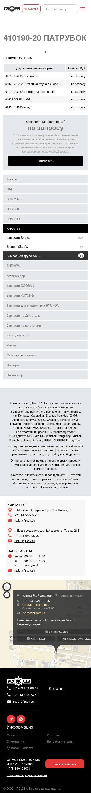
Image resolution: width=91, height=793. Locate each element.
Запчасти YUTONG (20, 295)
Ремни (11, 345)
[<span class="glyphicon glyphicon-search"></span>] (74, 8)
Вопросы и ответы (60, 741)
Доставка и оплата (20, 747)
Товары (12, 179)
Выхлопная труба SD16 (24, 255)
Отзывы (12, 735)
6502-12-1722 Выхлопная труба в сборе (31, 84)
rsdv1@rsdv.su (24, 520)
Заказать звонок (64, 764)
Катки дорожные (18, 335)
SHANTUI (13, 229)
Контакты (53, 735)
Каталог (57, 688)
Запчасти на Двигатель (23, 315)
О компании (15, 741)
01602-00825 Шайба (18, 99)
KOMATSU (14, 219)
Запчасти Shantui (19, 237)
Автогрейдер (16, 275)
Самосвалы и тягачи (21, 355)
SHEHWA (13, 265)
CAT (10, 189)
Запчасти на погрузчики (24, 325)
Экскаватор (15, 375)
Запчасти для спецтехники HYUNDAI (33, 305)
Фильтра (13, 365)
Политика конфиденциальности (27, 775)
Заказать (45, 161)
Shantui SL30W (17, 246)
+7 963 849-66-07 (27, 535)
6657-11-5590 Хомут (18, 107)
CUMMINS (14, 199)
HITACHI (13, 209)
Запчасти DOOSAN (20, 285)
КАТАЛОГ (33, 9)
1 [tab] (45, 52)
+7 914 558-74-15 (27, 515)
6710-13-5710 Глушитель (21, 76)
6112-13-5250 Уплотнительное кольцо (30, 91)
